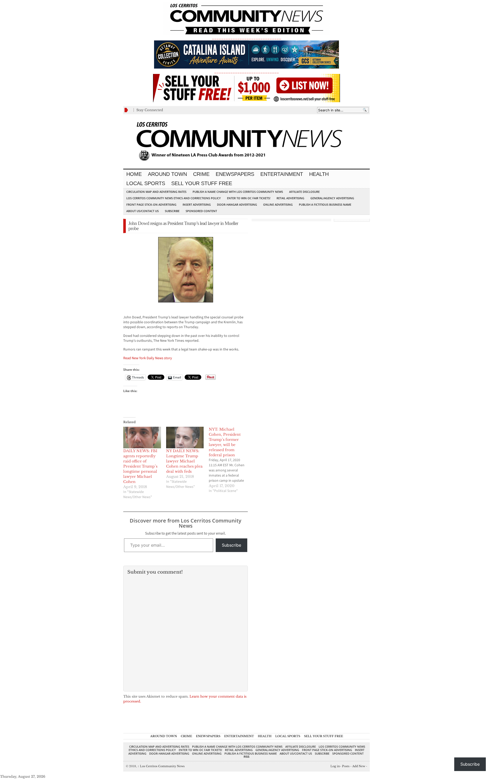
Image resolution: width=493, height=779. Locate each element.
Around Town (167, 174)
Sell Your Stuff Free (201, 183)
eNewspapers (235, 174)
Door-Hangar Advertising (237, 204)
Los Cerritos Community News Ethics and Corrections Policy (173, 198)
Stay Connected (149, 110)
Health (319, 174)
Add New (358, 766)
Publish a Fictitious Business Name (325, 204)
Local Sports (145, 183)
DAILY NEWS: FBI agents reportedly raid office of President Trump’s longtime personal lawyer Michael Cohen (140, 466)
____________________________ (246, 71)
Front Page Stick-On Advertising (151, 204)
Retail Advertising (290, 198)
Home (134, 174)
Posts (345, 766)
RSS (246, 756)
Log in (335, 766)
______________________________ (246, 37)
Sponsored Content (201, 211)
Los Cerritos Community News (161, 766)
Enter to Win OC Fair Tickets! (248, 198)
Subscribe (172, 211)
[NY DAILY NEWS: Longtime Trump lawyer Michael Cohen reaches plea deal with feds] (185, 437)
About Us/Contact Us (142, 211)
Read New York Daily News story (147, 358)
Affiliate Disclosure (304, 192)
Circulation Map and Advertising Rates (156, 192)
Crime (201, 174)
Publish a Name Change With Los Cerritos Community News (238, 192)
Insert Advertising (197, 204)
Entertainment (281, 174)
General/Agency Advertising (332, 198)
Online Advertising (278, 204)
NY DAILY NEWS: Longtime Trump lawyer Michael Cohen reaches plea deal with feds (184, 461)
